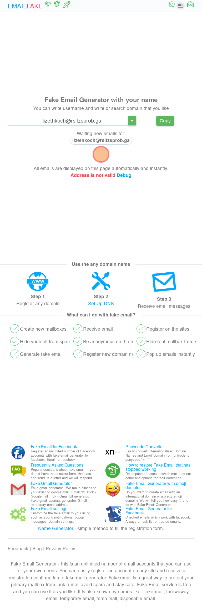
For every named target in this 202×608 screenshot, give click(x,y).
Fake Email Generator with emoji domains (155, 485)
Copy (165, 120)
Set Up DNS (101, 303)
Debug (124, 175)
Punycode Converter (144, 446)
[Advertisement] (101, 53)
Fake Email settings (49, 508)
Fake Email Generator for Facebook (148, 510)
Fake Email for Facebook (54, 446)
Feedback (18, 548)
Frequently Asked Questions (57, 465)
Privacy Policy (60, 548)
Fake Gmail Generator (51, 483)
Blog (37, 548)
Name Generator (55, 528)
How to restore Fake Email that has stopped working (157, 467)
